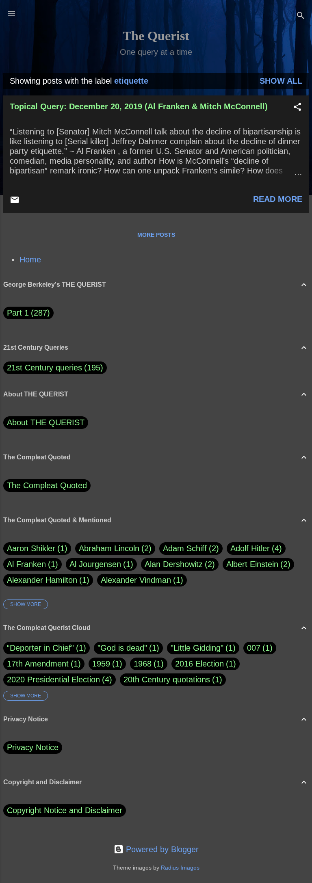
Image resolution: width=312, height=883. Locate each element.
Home (30, 259)
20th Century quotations (167, 679)
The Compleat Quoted (47, 485)
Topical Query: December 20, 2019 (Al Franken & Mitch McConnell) (139, 106)
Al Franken (31, 564)
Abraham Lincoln (114, 548)
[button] (297, 108)
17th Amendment (38, 663)
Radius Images (180, 867)
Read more (277, 199)
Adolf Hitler (254, 548)
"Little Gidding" (197, 647)
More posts (156, 235)
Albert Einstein (257, 564)
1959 (101, 663)
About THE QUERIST (45, 422)
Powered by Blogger (161, 849)
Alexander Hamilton (47, 580)
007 (253, 647)
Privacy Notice (32, 747)
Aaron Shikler (36, 548)
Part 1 (27, 312)
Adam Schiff (189, 548)
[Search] (301, 16)
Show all (281, 80)
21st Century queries (44, 367)
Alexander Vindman (140, 580)
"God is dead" (122, 647)
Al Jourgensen (99, 564)
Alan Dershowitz (178, 564)
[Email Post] (15, 201)
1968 (143, 663)
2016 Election (199, 663)
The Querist (156, 35)
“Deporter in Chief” (40, 647)
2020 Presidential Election (53, 679)
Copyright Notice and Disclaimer (64, 810)
